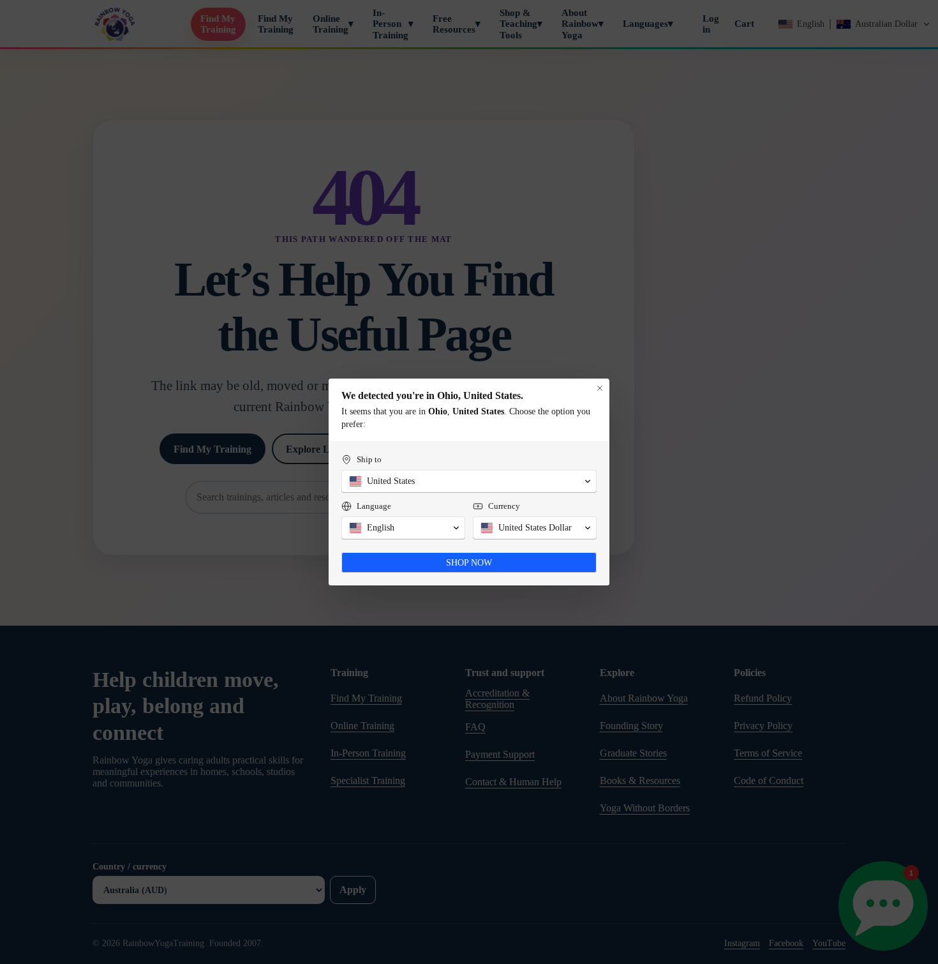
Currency (504, 506)
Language (374, 506)
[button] (469, 481)
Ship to (369, 459)
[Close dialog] (600, 388)
